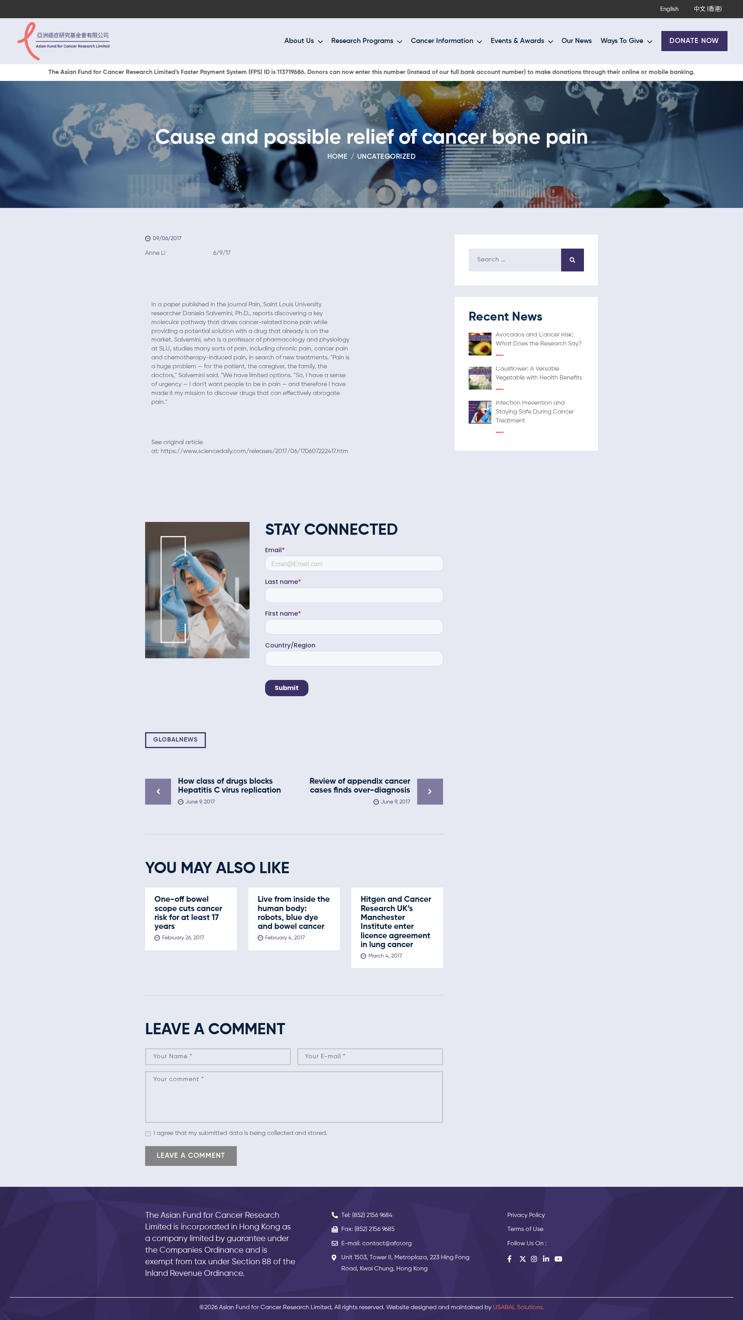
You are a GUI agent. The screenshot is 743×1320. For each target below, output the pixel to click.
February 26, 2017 (183, 938)
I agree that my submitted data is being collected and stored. (240, 1133)
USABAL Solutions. (518, 1308)
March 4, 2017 (385, 956)
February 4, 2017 (285, 938)
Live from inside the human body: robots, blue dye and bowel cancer (294, 913)
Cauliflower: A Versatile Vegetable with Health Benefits (539, 373)
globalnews (175, 740)
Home (337, 156)
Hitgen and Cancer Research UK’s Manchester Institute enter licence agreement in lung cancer (396, 922)
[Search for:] (526, 260)
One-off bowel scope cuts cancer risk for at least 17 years (188, 913)
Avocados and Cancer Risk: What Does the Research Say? (539, 339)
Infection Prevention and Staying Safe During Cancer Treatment (535, 412)
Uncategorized (386, 156)
